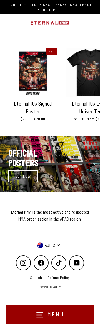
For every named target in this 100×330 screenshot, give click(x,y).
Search (36, 277)
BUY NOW (23, 176)
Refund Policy (59, 277)
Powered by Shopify (50, 286)
